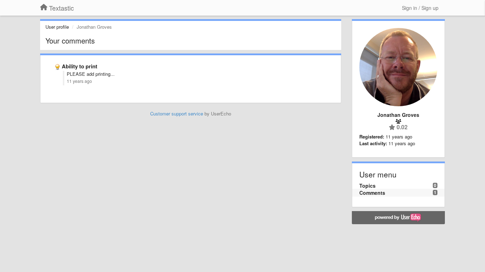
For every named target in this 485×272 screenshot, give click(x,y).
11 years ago (79, 81)
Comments (372, 192)
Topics (367, 185)
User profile (57, 26)
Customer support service (176, 113)
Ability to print (79, 66)
